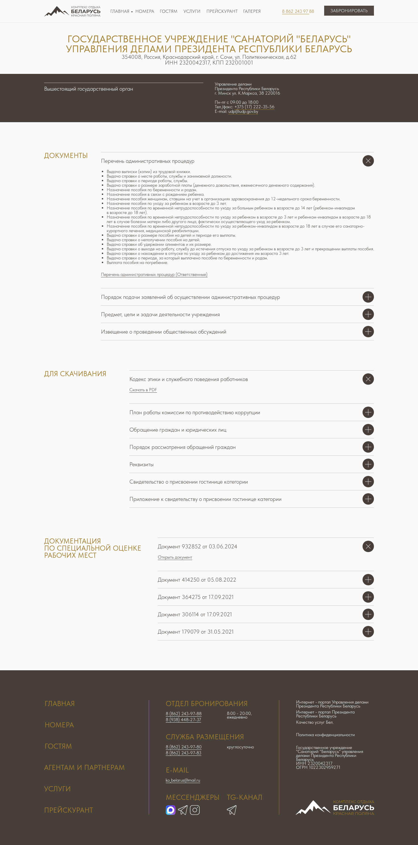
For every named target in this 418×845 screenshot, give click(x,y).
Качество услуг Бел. (315, 722)
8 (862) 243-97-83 (183, 752)
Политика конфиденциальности (325, 734)
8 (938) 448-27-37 (183, 719)
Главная (119, 11)
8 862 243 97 (295, 11)
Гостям (168, 11)
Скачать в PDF (143, 389)
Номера (144, 11)
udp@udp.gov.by (243, 111)
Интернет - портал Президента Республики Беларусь (325, 714)
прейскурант (68, 810)
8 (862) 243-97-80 (184, 747)
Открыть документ (175, 557)
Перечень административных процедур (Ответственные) (154, 274)
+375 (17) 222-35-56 (254, 106)
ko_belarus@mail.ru (183, 780)
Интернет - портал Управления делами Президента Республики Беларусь (332, 704)
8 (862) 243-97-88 (184, 713)
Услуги (191, 11)
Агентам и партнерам (84, 767)
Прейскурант (222, 11)
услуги (57, 788)
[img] (232, 810)
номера (59, 725)
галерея (252, 11)
